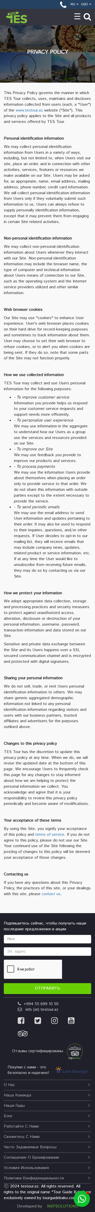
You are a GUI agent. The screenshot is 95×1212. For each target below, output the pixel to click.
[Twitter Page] (42, 1021)
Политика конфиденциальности (34, 1178)
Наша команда (17, 1095)
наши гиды (14, 1106)
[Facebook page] (26, 1021)
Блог (8, 1116)
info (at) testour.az (40, 1009)
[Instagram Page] (59, 1021)
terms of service (49, 835)
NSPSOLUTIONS (62, 1206)
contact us (51, 894)
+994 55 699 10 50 (40, 1004)
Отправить (47, 988)
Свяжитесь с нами (22, 1137)
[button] (82, 1199)
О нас (9, 1085)
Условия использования (26, 1168)
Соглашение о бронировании (31, 1157)
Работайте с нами (21, 1126)
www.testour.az (29, 110)
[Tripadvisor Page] (27, 1035)
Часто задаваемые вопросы (30, 1147)
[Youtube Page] (75, 1021)
